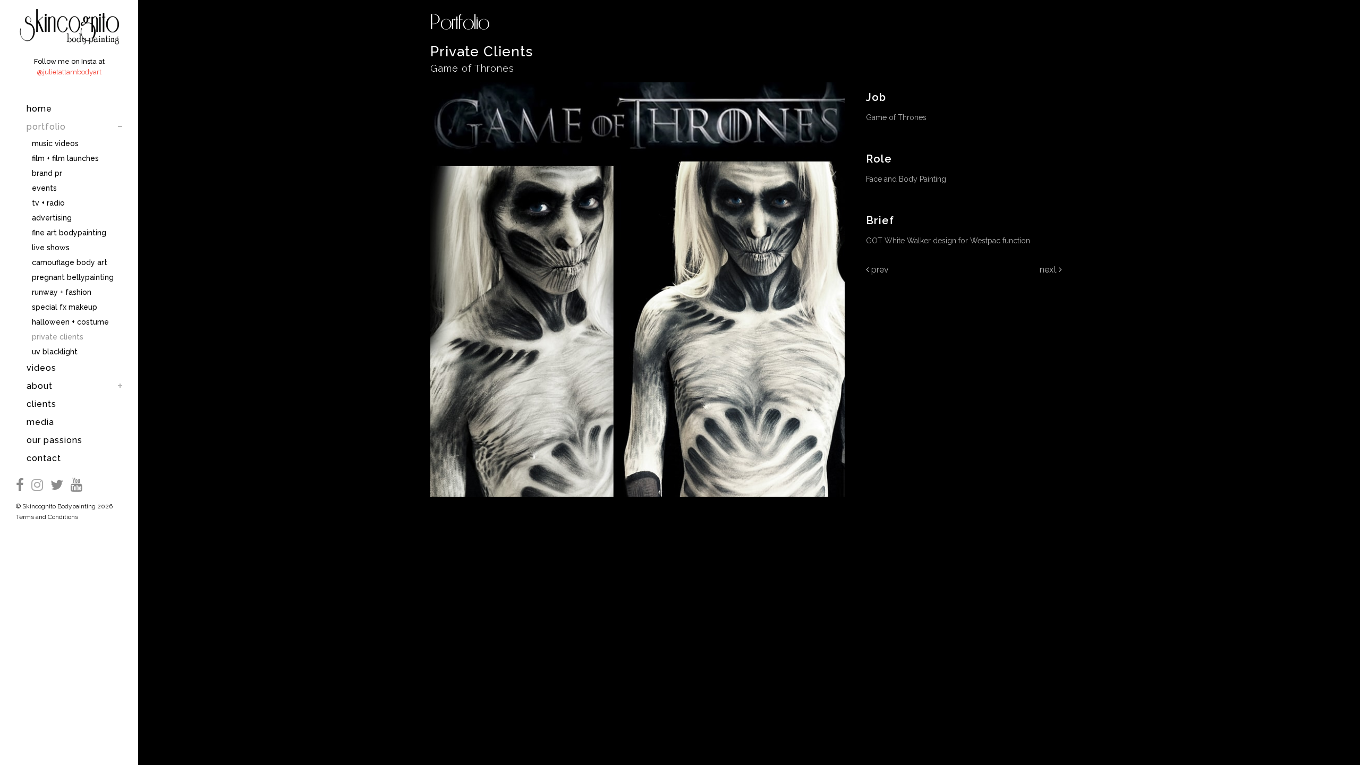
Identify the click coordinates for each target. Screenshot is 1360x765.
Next (1049, 269)
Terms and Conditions (47, 517)
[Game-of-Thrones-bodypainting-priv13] (637, 503)
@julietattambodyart (69, 72)
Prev (879, 269)
